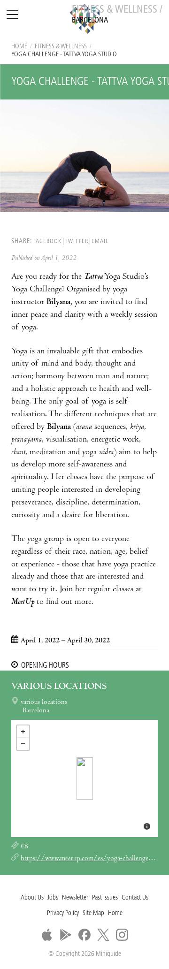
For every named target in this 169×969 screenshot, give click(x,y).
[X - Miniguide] (103, 935)
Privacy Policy (63, 913)
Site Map (93, 913)
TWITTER (76, 241)
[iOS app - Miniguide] (46, 935)
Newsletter (75, 897)
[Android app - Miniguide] (65, 935)
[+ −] (84, 778)
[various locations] (85, 778)
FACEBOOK (47, 241)
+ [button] (23, 731)
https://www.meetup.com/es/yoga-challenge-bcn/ (93, 858)
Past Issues (105, 897)
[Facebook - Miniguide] (84, 935)
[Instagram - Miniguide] (122, 935)
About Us (32, 897)
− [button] (23, 744)
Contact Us (135, 897)
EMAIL (100, 241)
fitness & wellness (61, 46)
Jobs (52, 897)
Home (19, 46)
